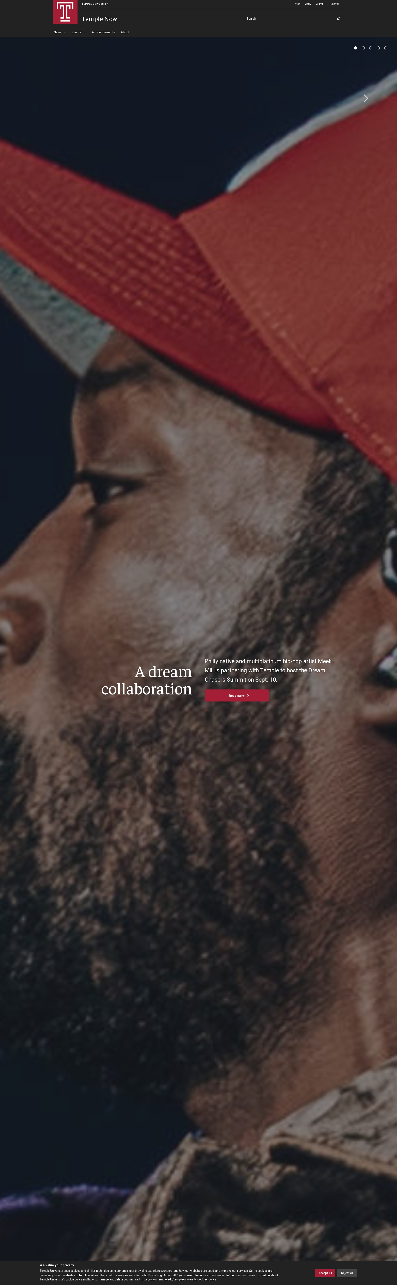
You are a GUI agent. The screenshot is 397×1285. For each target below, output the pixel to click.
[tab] (355, 47)
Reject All (347, 1273)
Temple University (95, 3)
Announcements (103, 32)
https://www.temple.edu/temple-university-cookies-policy (178, 1279)
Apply (308, 3)
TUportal (334, 3)
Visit (297, 3)
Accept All (325, 1273)
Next (364, 99)
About (125, 32)
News (58, 32)
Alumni (320, 3)
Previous (33, 99)
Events (76, 32)
